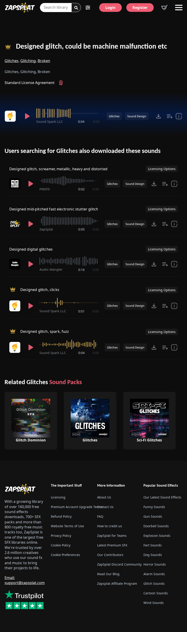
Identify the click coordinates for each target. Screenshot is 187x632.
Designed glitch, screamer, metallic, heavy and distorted (58, 168)
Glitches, (12, 60)
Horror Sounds (154, 564)
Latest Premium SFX (112, 545)
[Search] (76, 7)
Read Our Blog (108, 574)
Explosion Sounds (156, 535)
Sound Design (136, 116)
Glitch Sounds (154, 583)
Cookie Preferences (65, 555)
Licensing (58, 497)
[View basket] (164, 7)
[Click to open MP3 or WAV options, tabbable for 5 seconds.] (158, 116)
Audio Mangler (50, 269)
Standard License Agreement (30, 82)
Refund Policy (61, 516)
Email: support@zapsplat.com (25, 580)
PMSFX (44, 189)
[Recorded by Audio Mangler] (15, 264)
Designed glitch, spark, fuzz (44, 331)
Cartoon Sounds (155, 593)
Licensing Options (162, 169)
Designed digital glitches (31, 249)
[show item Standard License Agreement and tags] (178, 116)
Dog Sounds (152, 555)
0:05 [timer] (81, 229)
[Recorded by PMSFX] (15, 183)
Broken (44, 60)
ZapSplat (46, 229)
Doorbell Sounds (156, 526)
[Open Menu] (178, 7)
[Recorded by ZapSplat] (15, 223)
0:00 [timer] (96, 121)
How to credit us (109, 526)
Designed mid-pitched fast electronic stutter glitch (53, 209)
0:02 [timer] (81, 189)
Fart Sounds (152, 545)
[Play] (27, 116)
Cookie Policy (60, 545)
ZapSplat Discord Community (116, 564)
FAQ (100, 516)
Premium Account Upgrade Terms (70, 507)
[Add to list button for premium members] (169, 116)
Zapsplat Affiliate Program (116, 583)
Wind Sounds (153, 603)
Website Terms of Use (67, 526)
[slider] (67, 113)
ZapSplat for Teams (112, 535)
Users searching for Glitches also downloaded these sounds (83, 151)
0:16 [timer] (81, 269)
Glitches (114, 116)
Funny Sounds (154, 507)
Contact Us (105, 507)
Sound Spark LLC (49, 121)
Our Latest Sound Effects (162, 497)
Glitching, (28, 60)
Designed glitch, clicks (39, 289)
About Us (104, 497)
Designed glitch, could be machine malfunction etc (91, 46)
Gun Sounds (152, 516)
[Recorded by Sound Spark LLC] (11, 116)
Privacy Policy (61, 535)
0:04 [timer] (81, 121)
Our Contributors (110, 555)
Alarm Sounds (154, 574)
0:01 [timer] (81, 311)
